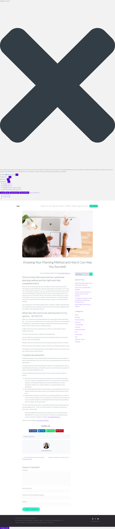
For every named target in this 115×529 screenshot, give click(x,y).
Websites (77, 342)
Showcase (30, 520)
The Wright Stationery (64, 273)
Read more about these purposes (12, 189)
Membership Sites (80, 329)
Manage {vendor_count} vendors (12, 187)
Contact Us (49, 520)
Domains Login (43, 522)
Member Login (95, 521)
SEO (76, 332)
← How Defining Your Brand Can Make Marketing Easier (33, 458)
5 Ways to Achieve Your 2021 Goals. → (59, 457)
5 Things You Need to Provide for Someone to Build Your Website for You (83, 300)
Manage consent (4, 528)
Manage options (7, 184)
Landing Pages (79, 324)
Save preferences (24, 192)
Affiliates (51, 522)
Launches (77, 327)
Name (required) (27, 488)
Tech (76, 337)
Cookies (23, 522)
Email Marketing (79, 319)
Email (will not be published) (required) (33, 495)
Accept (2, 192)
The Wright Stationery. (53, 417)
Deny (7, 192)
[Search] (91, 274)
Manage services (7, 185)
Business (31, 436)
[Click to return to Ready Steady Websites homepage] (18, 206)
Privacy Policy (7, 196)
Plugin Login (34, 522)
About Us (42, 520)
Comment (25, 470)
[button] (57, 85)
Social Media (78, 334)
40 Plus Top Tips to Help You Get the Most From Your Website (83, 294)
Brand (76, 315)
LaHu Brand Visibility (43, 420)
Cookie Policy (6, 195)
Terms (28, 522)
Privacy (18, 522)
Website (24, 501)
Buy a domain (19, 520)
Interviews (78, 322)
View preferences (15, 192)
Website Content (80, 339)
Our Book (36, 520)
